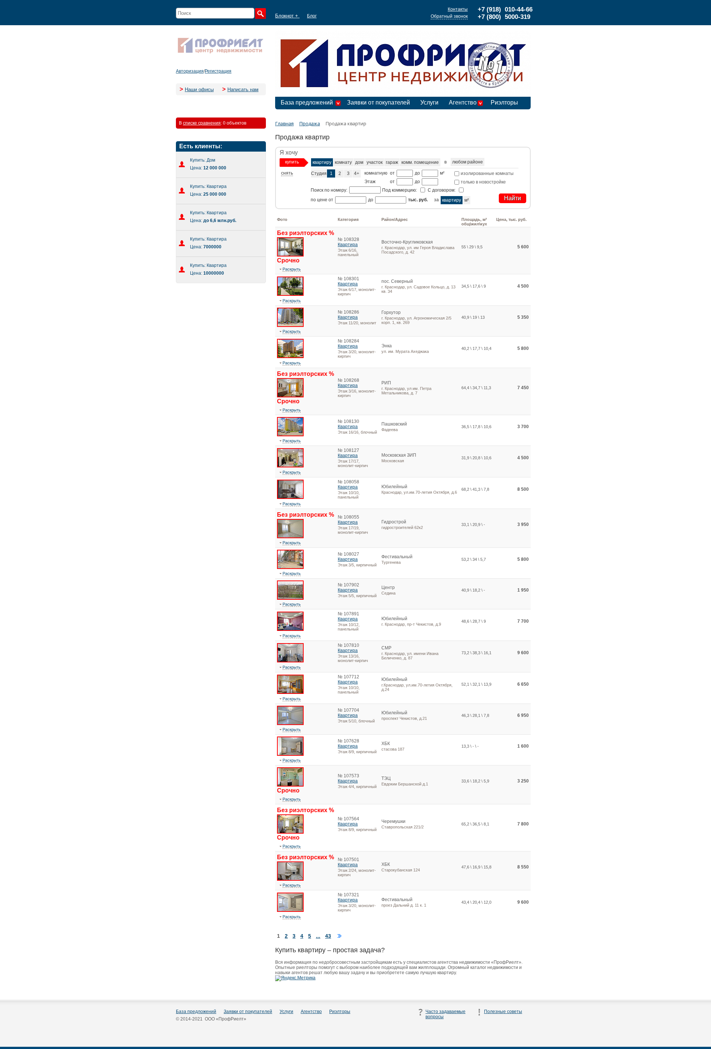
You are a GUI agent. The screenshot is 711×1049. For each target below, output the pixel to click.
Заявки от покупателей (378, 102)
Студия (319, 173)
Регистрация (218, 71)
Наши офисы (199, 89)
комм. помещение (420, 162)
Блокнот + (287, 16)
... (318, 936)
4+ (356, 173)
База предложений (307, 102)
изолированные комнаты (487, 173)
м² (466, 200)
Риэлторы (504, 102)
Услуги (429, 102)
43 (328, 936)
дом (359, 162)
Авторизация (190, 71)
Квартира (348, 244)
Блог (312, 16)
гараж (392, 162)
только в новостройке (483, 182)
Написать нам (242, 89)
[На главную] (220, 52)
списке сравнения (202, 123)
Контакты (458, 9)
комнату (343, 162)
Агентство (463, 102)
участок (375, 162)
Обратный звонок (449, 16)
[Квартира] (290, 255)
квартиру (322, 162)
